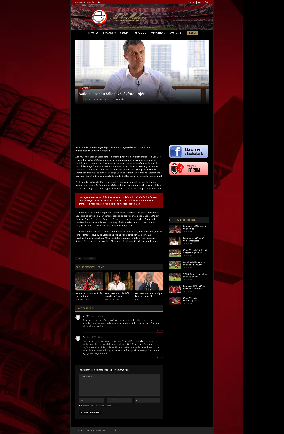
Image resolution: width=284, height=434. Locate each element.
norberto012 (90, 99)
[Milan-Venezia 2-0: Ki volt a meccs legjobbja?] (175, 253)
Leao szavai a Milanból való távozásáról (117, 294)
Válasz (159, 331)
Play (85, 337)
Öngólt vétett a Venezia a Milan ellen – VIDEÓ (195, 263)
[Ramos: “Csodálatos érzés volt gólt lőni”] (89, 281)
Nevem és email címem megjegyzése (96, 406)
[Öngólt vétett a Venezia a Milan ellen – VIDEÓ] (175, 265)
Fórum (192, 33)
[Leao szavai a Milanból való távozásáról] (119, 281)
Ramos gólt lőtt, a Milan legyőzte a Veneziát (194, 287)
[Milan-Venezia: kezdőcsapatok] (175, 301)
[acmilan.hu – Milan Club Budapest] (118, 17)
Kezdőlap (93, 33)
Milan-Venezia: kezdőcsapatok (190, 299)
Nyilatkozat (84, 88)
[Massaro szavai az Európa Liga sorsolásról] (149, 281)
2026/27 (124, 33)
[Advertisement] (119, 127)
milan (79, 258)
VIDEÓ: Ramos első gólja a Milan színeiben (195, 275)
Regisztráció (203, 2)
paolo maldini (89, 258)
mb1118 (86, 316)
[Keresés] (184, 2)
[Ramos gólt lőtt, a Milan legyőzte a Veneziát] (175, 289)
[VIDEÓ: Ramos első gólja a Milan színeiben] (175, 277)
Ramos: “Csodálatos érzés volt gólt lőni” (88, 294)
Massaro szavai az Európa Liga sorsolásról (148, 294)
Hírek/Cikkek (109, 33)
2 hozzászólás (118, 99)
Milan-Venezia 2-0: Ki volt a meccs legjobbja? (195, 251)
